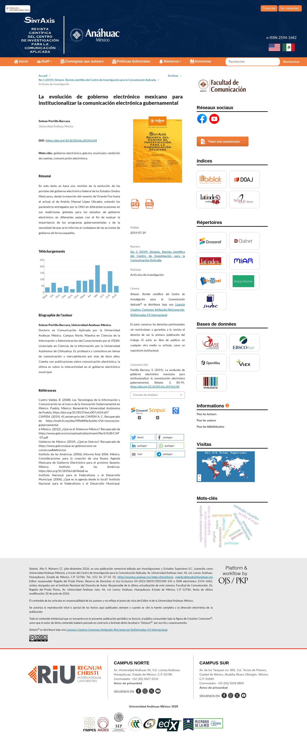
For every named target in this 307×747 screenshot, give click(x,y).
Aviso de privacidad (128, 683)
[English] (274, 47)
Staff (45, 61)
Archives (173, 75)
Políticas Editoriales (133, 61)
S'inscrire (269, 8)
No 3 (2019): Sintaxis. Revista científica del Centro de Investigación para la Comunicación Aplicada (97, 80)
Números (171, 61)
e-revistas (17, 9)
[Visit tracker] (226, 481)
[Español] (288, 47)
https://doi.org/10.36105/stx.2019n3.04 (71, 140)
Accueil (43, 75)
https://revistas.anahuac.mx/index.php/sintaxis (145, 577)
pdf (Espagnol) (135, 203)
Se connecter (289, 8)
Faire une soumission (224, 141)
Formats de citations (145, 395)
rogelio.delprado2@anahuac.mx (194, 577)
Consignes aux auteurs (84, 61)
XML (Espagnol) (149, 203)
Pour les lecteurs (207, 414)
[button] (142, 437)
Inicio (23, 61)
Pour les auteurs (206, 420)
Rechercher (291, 61)
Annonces (203, 61)
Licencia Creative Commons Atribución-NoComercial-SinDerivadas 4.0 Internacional (157, 310)
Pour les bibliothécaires (210, 426)
